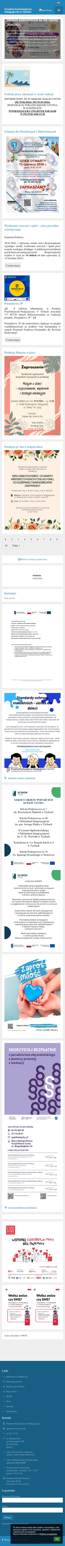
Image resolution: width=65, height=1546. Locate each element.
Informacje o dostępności (17, 1376)
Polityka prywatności (15, 1386)
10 (6, 545)
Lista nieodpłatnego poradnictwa (22, 1207)
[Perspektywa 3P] (32, 288)
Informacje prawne (14, 1381)
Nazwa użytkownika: (11, 1496)
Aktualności (11, 1411)
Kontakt (9, 1406)
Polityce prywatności (48, 1534)
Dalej (15, 545)
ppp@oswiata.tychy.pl (16, 1428)
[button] (58, 3)
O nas (8, 1401)
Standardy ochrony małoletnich (21, 777)
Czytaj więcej (13, 266)
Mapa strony (11, 1391)
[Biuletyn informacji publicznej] (32, 559)
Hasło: (5, 1506)
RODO (9, 1396)
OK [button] (57, 1539)
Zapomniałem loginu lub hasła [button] (15, 1523)
